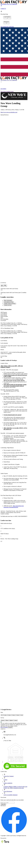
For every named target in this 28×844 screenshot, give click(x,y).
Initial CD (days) (5, 533)
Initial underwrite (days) (6, 523)
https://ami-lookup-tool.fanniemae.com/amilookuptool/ (14, 506)
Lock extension (4, 343)
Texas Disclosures (8, 791)
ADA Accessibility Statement (10, 794)
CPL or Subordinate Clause (7, 328)
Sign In (2, 26)
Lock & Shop (4, 356)
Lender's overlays (5, 513)
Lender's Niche (4, 363)
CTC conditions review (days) (8, 528)
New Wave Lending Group (7, 91)
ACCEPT (10, 727)
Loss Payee (3, 320)
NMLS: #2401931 (8, 783)
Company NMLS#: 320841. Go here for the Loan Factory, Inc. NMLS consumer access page (15, 787)
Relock (2, 349)
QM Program (4, 312)
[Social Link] (14, 833)
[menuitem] (7, 17)
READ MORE (4, 727)
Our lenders (3, 88)
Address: (3, 109)
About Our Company (9, 776)
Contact (5, 779)
